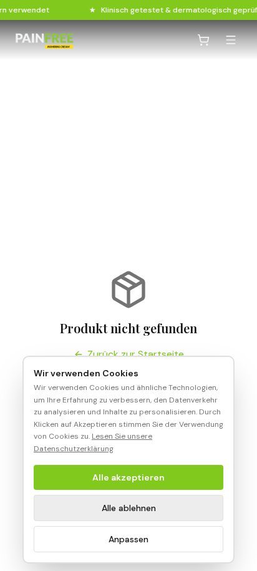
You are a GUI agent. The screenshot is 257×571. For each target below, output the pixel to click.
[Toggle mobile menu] (231, 40)
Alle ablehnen (129, 508)
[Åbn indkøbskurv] (203, 40)
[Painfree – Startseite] (44, 40)
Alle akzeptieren (128, 477)
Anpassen (128, 539)
